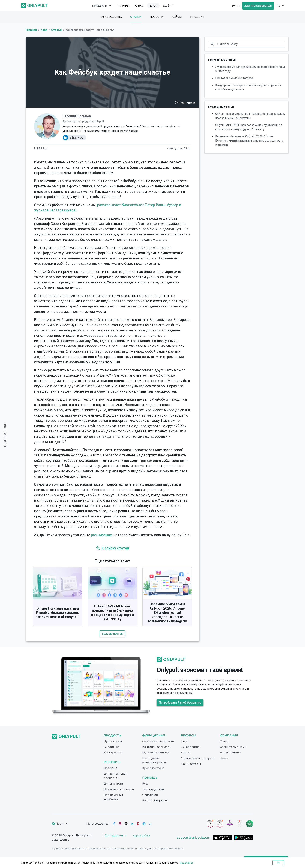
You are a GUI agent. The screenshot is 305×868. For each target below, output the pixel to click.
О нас (139, 5)
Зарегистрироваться (258, 5)
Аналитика (111, 747)
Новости (156, 17)
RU (278, 5)
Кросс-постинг (153, 768)
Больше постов (112, 633)
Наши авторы (191, 763)
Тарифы (123, 5)
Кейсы (177, 17)
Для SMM (110, 768)
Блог (153, 5)
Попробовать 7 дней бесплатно (180, 702)
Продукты (99, 5)
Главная (31, 30)
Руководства (111, 17)
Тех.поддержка (153, 789)
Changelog (150, 795)
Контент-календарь (156, 747)
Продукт (197, 17)
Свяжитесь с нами (233, 747)
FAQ (145, 783)
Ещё (166, 5)
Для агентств (113, 783)
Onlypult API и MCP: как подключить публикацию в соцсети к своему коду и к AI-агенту (112, 612)
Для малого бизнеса (119, 789)
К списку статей (115, 548)
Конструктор (113, 752)
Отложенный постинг (158, 741)
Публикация (113, 741)
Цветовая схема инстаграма (234, 78)
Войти (235, 5)
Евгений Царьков (77, 116)
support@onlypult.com (193, 837)
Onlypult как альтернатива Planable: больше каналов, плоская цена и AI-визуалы (57, 612)
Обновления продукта (197, 758)
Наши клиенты (231, 752)
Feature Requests (155, 800)
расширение (101, 535)
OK (278, 862)
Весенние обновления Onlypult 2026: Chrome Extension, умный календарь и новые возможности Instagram (167, 612)
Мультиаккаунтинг (156, 752)
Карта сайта (141, 835)
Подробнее (186, 862)
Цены (224, 758)
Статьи (135, 17)
